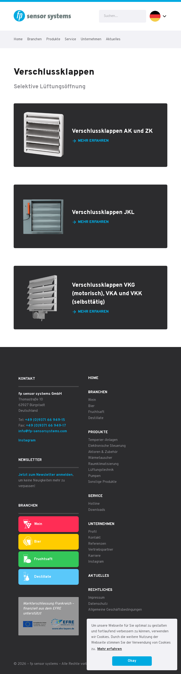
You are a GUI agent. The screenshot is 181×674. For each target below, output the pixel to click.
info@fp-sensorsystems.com (42, 431)
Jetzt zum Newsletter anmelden (45, 475)
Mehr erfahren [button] (109, 649)
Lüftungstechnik (101, 470)
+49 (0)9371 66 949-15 (45, 420)
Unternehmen (91, 39)
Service (70, 39)
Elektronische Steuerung (107, 446)
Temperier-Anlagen (103, 440)
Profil (92, 532)
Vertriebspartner (100, 550)
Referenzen (97, 544)
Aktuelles (113, 39)
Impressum (96, 598)
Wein (38, 524)
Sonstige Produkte (102, 482)
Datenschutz (98, 604)
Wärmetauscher (100, 458)
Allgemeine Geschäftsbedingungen (115, 610)
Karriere (94, 556)
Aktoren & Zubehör (103, 452)
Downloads (96, 510)
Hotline (94, 504)
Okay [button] (132, 661)
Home (18, 39)
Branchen (34, 39)
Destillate (42, 577)
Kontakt (94, 538)
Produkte (53, 39)
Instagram (27, 440)
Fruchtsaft (43, 559)
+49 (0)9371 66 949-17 (46, 426)
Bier (37, 542)
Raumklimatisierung (103, 464)
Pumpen (94, 476)
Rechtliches (100, 590)
